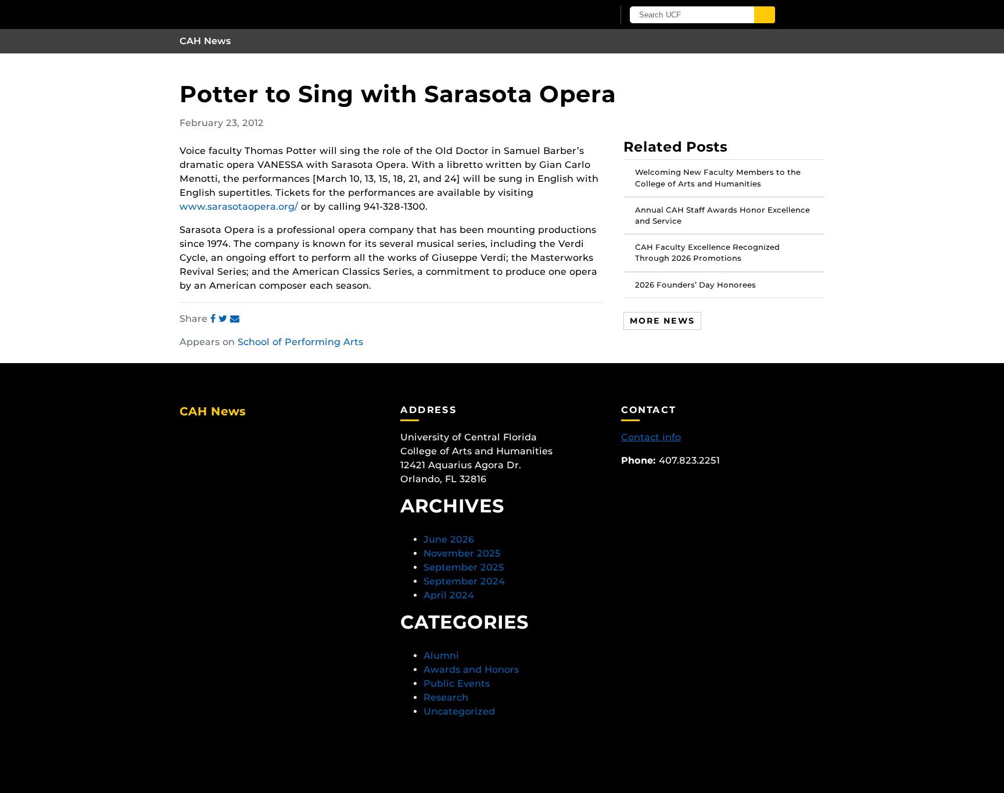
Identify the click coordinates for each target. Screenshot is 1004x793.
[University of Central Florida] (315, 14)
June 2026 (449, 539)
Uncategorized (459, 711)
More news (662, 320)
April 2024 (449, 595)
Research (446, 697)
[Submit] (764, 14)
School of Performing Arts (300, 341)
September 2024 (464, 581)
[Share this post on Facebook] (214, 318)
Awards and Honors (471, 669)
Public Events (457, 683)
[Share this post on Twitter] (224, 318)
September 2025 (464, 567)
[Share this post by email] (234, 318)
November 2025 (462, 553)
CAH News (205, 40)
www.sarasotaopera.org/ (239, 206)
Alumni (441, 655)
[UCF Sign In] (576, 15)
